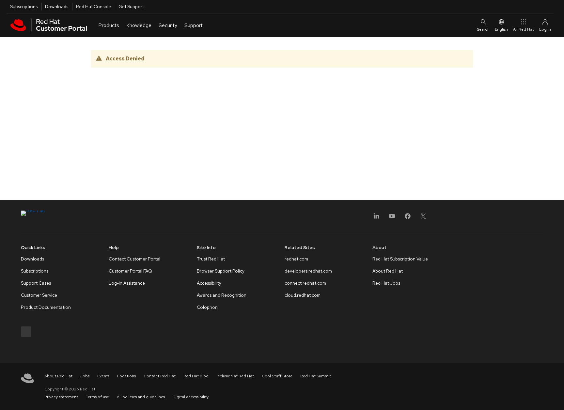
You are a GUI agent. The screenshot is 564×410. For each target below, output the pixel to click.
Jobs (84, 376)
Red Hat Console (93, 6)
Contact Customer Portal (134, 259)
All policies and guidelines (141, 397)
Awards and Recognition (221, 295)
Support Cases (36, 283)
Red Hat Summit (315, 376)
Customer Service (39, 295)
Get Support (131, 6)
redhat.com (296, 259)
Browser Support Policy (220, 271)
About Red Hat (387, 271)
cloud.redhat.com (303, 295)
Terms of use (97, 397)
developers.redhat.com (308, 271)
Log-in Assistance (127, 283)
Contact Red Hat (160, 376)
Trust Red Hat (211, 259)
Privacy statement (61, 397)
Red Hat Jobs (386, 283)
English (501, 29)
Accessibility (209, 283)
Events (103, 376)
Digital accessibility (191, 397)
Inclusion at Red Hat (235, 376)
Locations (126, 376)
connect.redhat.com (305, 283)
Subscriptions (24, 6)
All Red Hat (523, 29)
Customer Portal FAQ (130, 271)
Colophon (207, 307)
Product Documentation (46, 307)
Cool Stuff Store (277, 376)
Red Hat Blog (196, 376)
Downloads (56, 6)
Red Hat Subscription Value (400, 259)
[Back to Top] (557, 398)
